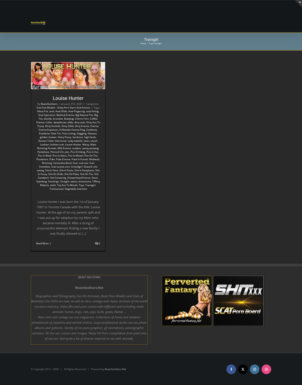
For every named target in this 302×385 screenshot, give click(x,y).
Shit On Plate (71, 174)
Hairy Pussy (64, 137)
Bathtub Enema (65, 115)
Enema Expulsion (48, 129)
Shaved (88, 166)
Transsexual (56, 189)
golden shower (48, 137)
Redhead (94, 159)
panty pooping (90, 148)
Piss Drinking (77, 152)
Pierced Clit (57, 152)
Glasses (92, 133)
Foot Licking (69, 133)
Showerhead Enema (78, 177)
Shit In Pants (66, 170)
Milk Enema (64, 148)
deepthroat (60, 122)
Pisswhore (42, 159)
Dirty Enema (82, 126)
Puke (52, 159)
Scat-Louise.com (60, 166)
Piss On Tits (91, 155)
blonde (48, 118)
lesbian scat (57, 144)
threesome (84, 181)
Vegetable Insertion (76, 189)
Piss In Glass (60, 155)
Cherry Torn (82, 118)
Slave (95, 177)
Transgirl (90, 185)
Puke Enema (63, 159)
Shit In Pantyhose (84, 170)
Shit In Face (51, 170)
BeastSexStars (49, 104)
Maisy (85, 144)
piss (67, 152)
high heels (90, 137)
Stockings (53, 181)
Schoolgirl (76, 166)
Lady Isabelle (75, 141)
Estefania (91, 129)
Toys (81, 185)
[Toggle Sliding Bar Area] (298, 3)
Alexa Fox (42, 111)
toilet (53, 185)
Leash (94, 141)
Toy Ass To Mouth (67, 185)
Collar (49, 122)
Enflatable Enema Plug (72, 129)
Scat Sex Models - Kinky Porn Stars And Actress (63, 107)
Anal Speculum (46, 115)
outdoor (76, 148)
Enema (94, 126)
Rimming (47, 163)
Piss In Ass (92, 152)
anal (51, 111)
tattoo (73, 181)
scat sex (83, 163)
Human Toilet (46, 141)
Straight (64, 181)
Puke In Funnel (79, 159)
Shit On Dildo (55, 174)
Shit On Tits (86, 174)
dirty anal (79, 122)
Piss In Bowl (44, 155)
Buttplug (69, 118)
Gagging (81, 133)
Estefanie (44, 133)
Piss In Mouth (75, 155)
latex (86, 141)
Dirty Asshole (52, 126)
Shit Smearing (58, 177)
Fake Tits (56, 133)
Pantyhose (43, 152)
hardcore (78, 137)
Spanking (41, 181)
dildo (70, 122)
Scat (75, 163)
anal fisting (92, 111)
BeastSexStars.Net (115, 369)
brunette (58, 118)
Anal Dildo (61, 111)
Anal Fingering (76, 111)
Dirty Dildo (68, 126)
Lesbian (44, 144)
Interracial (61, 141)
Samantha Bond (62, 163)
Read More (42, 243)
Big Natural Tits (84, 115)
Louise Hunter (68, 98)
